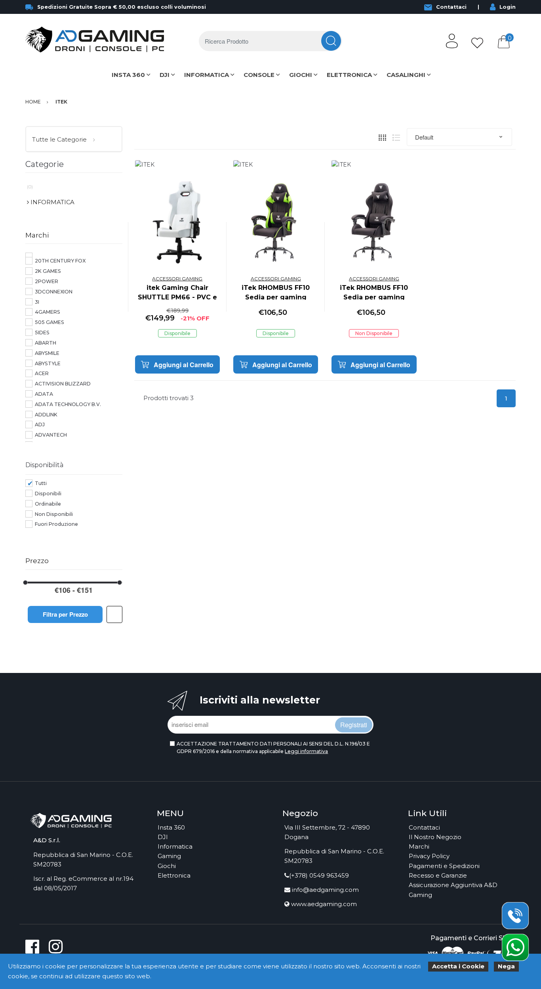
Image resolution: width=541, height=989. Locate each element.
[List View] (396, 137)
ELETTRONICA (349, 75)
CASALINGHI (406, 75)
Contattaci (451, 7)
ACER (42, 373)
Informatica (175, 846)
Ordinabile (48, 504)
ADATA (44, 394)
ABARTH (45, 343)
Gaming (169, 856)
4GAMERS (47, 312)
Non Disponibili (54, 514)
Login (507, 7)
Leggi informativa (306, 751)
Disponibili (48, 493)
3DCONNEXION (53, 292)
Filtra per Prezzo (65, 614)
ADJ (40, 424)
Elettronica (174, 875)
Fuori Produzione (56, 524)
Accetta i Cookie (458, 966)
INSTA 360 (128, 75)
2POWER (46, 281)
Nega (506, 966)
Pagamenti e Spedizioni (444, 866)
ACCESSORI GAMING (177, 279)
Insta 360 (171, 827)
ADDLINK (46, 415)
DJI (165, 75)
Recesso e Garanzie (438, 875)
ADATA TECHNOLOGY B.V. (68, 404)
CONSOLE (259, 75)
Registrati (353, 724)
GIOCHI (300, 75)
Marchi (419, 846)
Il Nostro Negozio (435, 837)
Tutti (41, 483)
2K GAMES (48, 271)
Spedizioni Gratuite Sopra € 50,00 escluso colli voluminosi (121, 7)
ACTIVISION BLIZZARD (63, 384)
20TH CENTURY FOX (60, 261)
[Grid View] (382, 137)
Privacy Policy (429, 856)
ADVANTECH (51, 435)
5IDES (42, 332)
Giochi (167, 866)
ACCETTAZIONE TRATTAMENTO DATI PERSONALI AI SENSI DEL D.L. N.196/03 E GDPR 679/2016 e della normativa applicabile (273, 747)
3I (37, 302)
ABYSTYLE (48, 363)
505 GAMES (49, 322)
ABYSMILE (47, 353)
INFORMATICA (206, 75)
